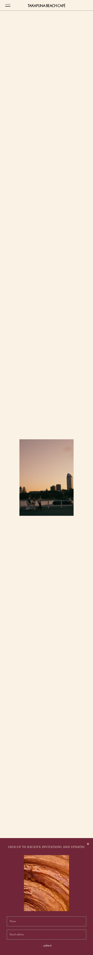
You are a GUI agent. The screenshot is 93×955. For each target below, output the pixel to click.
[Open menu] (6, 5)
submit (47, 945)
